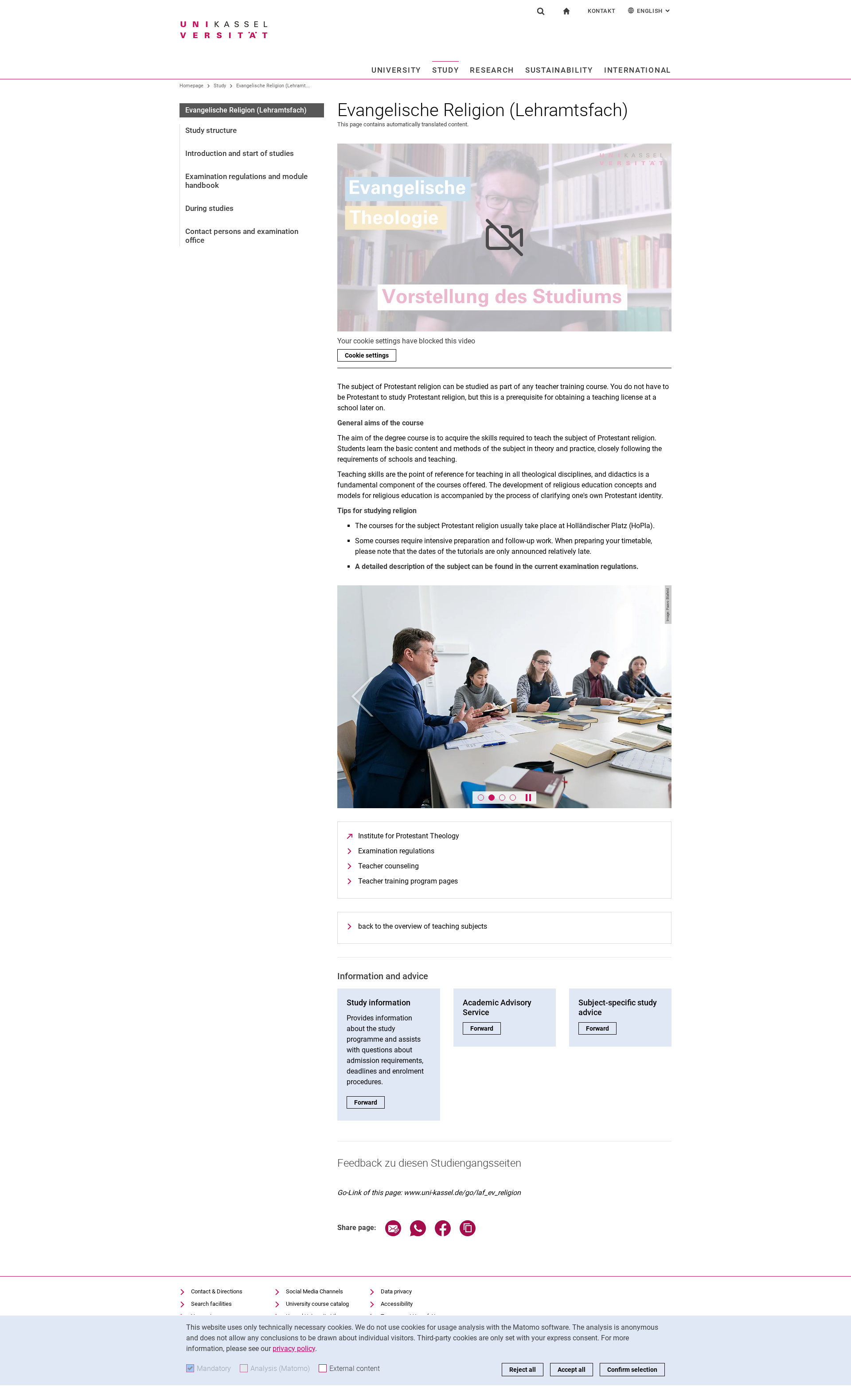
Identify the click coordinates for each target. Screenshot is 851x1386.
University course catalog (317, 1303)
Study (445, 70)
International (637, 70)
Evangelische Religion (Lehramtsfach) (246, 110)
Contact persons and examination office (241, 236)
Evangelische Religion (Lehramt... (273, 86)
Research (492, 70)
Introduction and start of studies (239, 153)
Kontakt (602, 11)
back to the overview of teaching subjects (422, 926)
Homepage (191, 86)
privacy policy (294, 1348)
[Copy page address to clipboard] (468, 1234)
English (654, 11)
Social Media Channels (314, 1291)
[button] (362, 696)
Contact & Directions (216, 1291)
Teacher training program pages (408, 881)
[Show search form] (540, 11)
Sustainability (559, 70)
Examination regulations (396, 851)
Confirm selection (632, 1369)
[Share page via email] (393, 1234)
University (396, 70)
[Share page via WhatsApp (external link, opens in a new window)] (418, 1234)
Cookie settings (367, 355)
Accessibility (397, 1303)
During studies (209, 208)
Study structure (211, 130)
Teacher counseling (388, 866)
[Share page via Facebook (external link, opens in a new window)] (443, 1234)
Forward (369, 1102)
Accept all (572, 1369)
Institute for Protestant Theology (408, 836)
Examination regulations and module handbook (246, 181)
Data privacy (396, 1291)
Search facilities (211, 1303)
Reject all (522, 1369)
